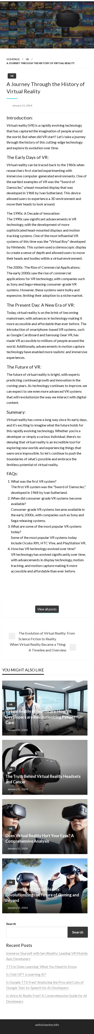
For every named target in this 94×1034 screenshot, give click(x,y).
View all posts (47, 609)
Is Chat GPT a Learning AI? (26, 974)
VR (27, 59)
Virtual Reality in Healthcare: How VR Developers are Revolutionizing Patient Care (40, 717)
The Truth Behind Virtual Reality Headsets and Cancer (43, 779)
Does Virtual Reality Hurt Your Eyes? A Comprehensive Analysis (39, 838)
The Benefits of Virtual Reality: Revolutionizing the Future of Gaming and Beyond (42, 895)
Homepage (13, 59)
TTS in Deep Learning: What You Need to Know (41, 966)
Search (11, 924)
